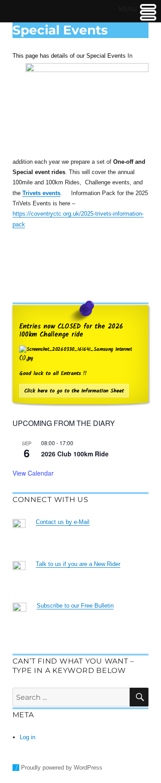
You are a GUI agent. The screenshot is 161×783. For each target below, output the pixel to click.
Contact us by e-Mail (62, 522)
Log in (27, 737)
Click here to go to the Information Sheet (74, 391)
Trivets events (41, 193)
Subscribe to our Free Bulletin (75, 605)
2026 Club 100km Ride (75, 453)
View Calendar (33, 472)
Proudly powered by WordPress (61, 767)
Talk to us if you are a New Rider (78, 564)
